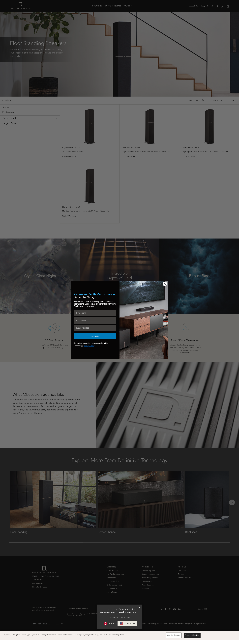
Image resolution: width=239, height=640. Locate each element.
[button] (127, 623)
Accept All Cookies (192, 635)
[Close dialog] (139, 607)
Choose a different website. (119, 617)
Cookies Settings (173, 635)
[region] (119, 635)
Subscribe (95, 336)
